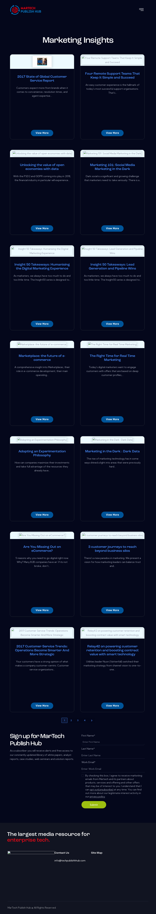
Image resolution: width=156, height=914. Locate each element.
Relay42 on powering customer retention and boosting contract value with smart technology (112, 650)
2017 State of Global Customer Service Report (42, 79)
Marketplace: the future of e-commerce (42, 358)
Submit (94, 804)
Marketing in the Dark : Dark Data (112, 451)
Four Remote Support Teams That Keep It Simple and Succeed (112, 75)
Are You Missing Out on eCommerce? (42, 549)
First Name (88, 735)
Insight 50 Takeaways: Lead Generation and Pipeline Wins (112, 266)
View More (42, 132)
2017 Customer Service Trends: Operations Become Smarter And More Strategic (42, 650)
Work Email (88, 762)
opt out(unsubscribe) (101, 789)
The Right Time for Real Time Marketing (112, 358)
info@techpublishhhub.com (70, 860)
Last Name (88, 748)
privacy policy (97, 796)
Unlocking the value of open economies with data (42, 167)
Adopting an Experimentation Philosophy (42, 453)
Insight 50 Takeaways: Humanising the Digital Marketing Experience (42, 266)
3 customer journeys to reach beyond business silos (112, 549)
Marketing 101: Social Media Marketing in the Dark (112, 167)
